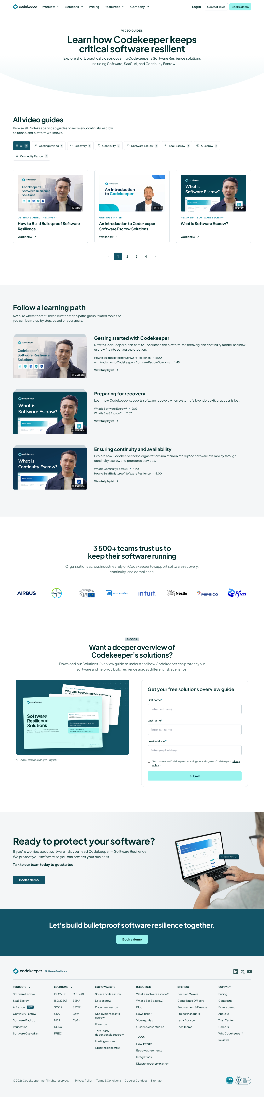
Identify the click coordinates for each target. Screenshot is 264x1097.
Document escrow (106, 1007)
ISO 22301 (60, 1000)
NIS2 (57, 1020)
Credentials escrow (107, 1047)
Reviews (223, 1040)
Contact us (225, 1000)
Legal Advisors (186, 1020)
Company (137, 7)
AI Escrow (19, 1007)
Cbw (76, 1013)
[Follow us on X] (242, 971)
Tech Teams (184, 1026)
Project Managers (188, 1013)
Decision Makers (187, 994)
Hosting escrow (105, 1041)
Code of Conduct (136, 1080)
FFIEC (58, 1033)
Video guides (144, 1020)
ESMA (76, 1000)
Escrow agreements (149, 1050)
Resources (112, 7)
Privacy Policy (84, 1080)
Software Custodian (25, 1033)
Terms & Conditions (108, 1080)
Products (48, 7)
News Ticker (144, 1013)
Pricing (94, 7)
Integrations (144, 1057)
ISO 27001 (60, 994)
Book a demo (240, 6)
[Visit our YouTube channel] (249, 971)
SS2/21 (77, 1007)
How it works (144, 1043)
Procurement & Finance (192, 1007)
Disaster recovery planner (152, 1063)
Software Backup (24, 1020)
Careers (223, 1026)
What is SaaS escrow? (150, 1000)
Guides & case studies (150, 1026)
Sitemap (156, 1080)
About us (223, 1013)
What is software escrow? (152, 994)
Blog (139, 1007)
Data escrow (103, 1000)
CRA (57, 1013)
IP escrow (101, 1024)
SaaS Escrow (21, 1000)
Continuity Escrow (24, 1013)
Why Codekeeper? (230, 1033)
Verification (20, 1026)
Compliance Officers (190, 1000)
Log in (196, 7)
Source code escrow (108, 994)
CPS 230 (78, 994)
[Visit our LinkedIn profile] (235, 971)
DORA (58, 1026)
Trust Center (226, 1020)
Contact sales (216, 6)
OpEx (76, 1020)
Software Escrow (24, 994)
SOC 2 (58, 1007)
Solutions (72, 7)
